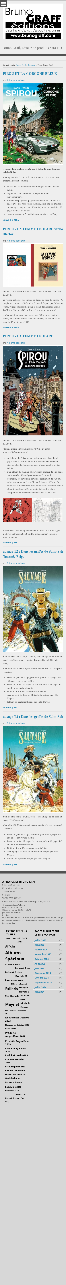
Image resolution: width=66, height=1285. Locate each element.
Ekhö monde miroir (19, 984)
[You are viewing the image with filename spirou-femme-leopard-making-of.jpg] (47, 510)
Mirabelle (25, 1003)
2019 (7, 938)
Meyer (23, 999)
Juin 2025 (39, 968)
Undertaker (20, 1094)
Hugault (14, 995)
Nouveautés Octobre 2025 (17, 1025)
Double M (21, 976)
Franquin (23, 987)
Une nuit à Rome (12, 1098)
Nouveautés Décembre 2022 (15, 1012)
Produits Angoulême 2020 (15, 1050)
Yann (23, 1098)
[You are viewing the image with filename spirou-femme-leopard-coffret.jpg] (16, 510)
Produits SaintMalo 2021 (16, 1070)
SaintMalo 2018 (13, 1086)
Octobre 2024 (42, 977)
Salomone (9, 1090)
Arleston (9, 964)
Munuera (24, 1007)
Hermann (24, 991)
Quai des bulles (12, 1078)
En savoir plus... (10, 219)
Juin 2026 (39, 944)
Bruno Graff (21, 65)
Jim (21, 995)
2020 (13, 938)
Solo (17, 1091)
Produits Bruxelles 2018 (16, 1055)
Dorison (18, 972)
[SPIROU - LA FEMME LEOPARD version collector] (32, 264)
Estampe (31, 65)
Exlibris (11, 988)
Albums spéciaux (16, 80)
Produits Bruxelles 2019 (15, 1061)
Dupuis (14, 980)
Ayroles (18, 964)
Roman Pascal (14, 1082)
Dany (27, 968)
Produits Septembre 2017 (15, 1074)
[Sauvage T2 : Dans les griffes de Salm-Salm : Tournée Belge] (32, 608)
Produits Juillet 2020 (15, 1066)
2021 (19, 938)
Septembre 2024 (43, 982)
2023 (24, 938)
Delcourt (9, 972)
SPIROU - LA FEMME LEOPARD (27, 336)
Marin (26, 995)
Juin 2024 (39, 991)
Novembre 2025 (43, 954)
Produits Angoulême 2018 (15, 1034)
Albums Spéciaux (14, 955)
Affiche (10, 946)
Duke (7, 980)
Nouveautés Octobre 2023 (17, 1019)
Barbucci (19, 968)
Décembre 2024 (43, 973)
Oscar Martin (10, 1029)
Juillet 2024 (40, 987)
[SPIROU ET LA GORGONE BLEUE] (32, 123)
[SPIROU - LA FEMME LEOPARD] (32, 390)
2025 (19, 941)
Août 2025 (40, 963)
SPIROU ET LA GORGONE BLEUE (29, 73)
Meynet (12, 1004)
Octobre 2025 (42, 958)
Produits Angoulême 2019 (17, 1042)
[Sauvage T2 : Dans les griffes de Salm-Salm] (32, 768)
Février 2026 (41, 949)
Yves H (8, 1101)
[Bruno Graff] (33, 20)
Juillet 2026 (40, 940)
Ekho (20, 980)
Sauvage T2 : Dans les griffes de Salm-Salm (33, 716)
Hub (7, 995)
